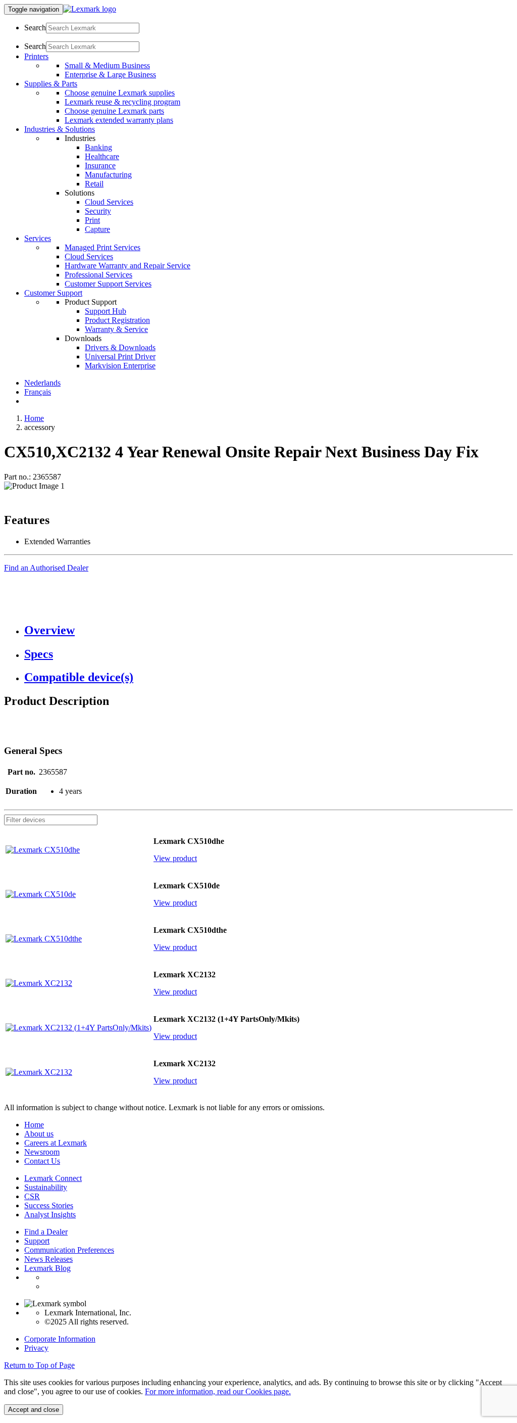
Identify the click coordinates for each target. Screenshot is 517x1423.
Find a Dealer (46, 1231)
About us (39, 1133)
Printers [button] (36, 56)
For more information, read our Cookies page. (218, 1391)
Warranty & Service (116, 329)
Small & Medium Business (107, 65)
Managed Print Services (102, 247)
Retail (94, 183)
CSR (32, 1196)
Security (98, 211)
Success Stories (48, 1205)
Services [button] (37, 238)
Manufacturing (108, 174)
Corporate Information (59, 1339)
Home (34, 418)
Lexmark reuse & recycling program (122, 102)
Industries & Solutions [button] (59, 129)
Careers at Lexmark (55, 1143)
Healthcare (102, 156)
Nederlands (42, 382)
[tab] (268, 630)
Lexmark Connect (53, 1178)
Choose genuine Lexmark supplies (120, 92)
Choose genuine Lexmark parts (114, 111)
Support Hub (105, 311)
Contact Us (42, 1161)
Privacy (36, 1348)
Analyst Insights (50, 1214)
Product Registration (117, 320)
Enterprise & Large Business (110, 74)
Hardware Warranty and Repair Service (127, 265)
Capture (97, 229)
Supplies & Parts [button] (50, 83)
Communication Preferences (69, 1250)
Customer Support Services (108, 283)
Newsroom (42, 1152)
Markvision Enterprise (120, 365)
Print (92, 220)
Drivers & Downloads (120, 347)
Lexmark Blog (47, 1268)
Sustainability (45, 1187)
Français (37, 392)
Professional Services (98, 274)
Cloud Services (109, 202)
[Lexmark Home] (89, 9)
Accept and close (33, 1409)
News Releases (48, 1259)
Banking (98, 147)
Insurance (100, 165)
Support (36, 1241)
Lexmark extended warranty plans (119, 120)
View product (175, 858)
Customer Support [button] (53, 293)
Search (35, 27)
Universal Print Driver (120, 356)
